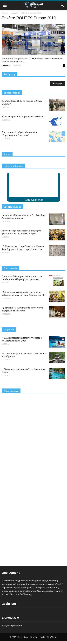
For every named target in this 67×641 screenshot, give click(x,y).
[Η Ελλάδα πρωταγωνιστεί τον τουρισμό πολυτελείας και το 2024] (57, 342)
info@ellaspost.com (12, 625)
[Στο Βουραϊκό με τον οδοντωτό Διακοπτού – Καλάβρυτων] (57, 357)
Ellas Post (6, 65)
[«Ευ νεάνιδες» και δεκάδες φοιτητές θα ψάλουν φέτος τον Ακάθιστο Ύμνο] (57, 234)
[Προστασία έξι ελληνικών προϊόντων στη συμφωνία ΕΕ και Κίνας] (57, 311)
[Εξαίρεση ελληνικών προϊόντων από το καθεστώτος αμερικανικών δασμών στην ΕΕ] (57, 296)
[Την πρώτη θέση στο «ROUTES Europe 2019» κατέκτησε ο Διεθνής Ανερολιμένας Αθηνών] (33, 39)
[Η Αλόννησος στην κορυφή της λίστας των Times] (57, 373)
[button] (62, 5)
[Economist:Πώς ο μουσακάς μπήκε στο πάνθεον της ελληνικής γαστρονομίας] (57, 280)
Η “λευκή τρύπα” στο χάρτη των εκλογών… (24, 116)
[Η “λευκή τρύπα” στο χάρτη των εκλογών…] (57, 120)
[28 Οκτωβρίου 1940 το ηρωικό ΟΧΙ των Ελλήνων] (57, 105)
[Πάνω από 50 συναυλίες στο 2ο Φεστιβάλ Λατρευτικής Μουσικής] (57, 219)
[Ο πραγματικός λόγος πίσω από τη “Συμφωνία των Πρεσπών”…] (57, 136)
